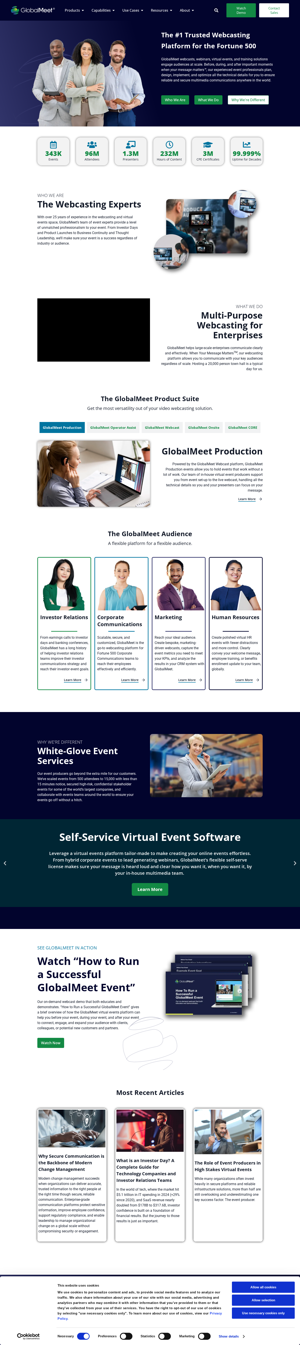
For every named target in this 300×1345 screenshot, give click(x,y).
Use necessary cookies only (263, 1313)
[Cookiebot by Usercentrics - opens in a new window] (28, 1336)
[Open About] (193, 10)
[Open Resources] (171, 10)
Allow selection (263, 1300)
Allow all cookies (263, 1287)
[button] (216, 10)
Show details (229, 1336)
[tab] (62, 427)
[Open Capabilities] (113, 10)
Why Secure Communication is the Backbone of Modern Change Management (71, 1162)
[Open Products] (83, 10)
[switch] (126, 1336)
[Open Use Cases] (142, 10)
